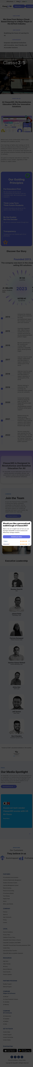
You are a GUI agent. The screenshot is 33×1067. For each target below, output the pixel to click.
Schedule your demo (16, 536)
